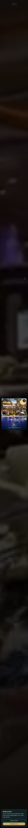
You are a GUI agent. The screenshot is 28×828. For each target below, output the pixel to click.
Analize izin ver (14, 823)
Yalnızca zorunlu (14, 820)
